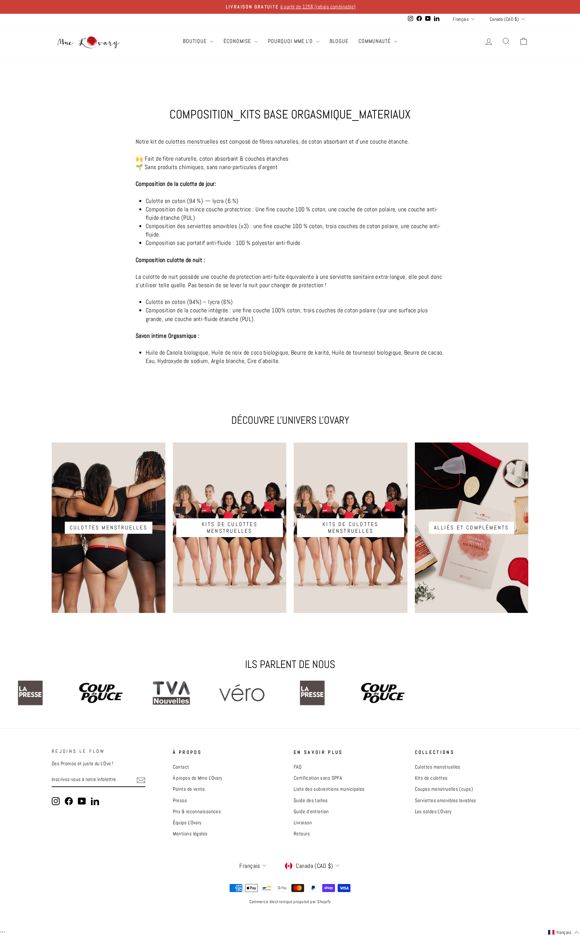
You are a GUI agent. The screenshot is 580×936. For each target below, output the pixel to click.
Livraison (303, 822)
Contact (181, 767)
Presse (180, 800)
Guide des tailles (311, 800)
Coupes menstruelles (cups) (444, 789)
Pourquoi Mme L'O (291, 41)
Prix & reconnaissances (197, 811)
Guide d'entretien (311, 811)
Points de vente (189, 789)
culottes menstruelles (191, 141)
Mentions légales (190, 833)
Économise (238, 41)
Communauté (375, 41)
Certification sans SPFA (318, 778)
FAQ (297, 767)
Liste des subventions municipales (329, 789)
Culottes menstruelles (438, 767)
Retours (302, 833)
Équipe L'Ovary (187, 822)
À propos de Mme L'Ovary (198, 778)
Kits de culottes (431, 778)
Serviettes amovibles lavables (445, 800)
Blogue (339, 41)
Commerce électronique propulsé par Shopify (290, 901)
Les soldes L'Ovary (433, 811)
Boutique (195, 41)
